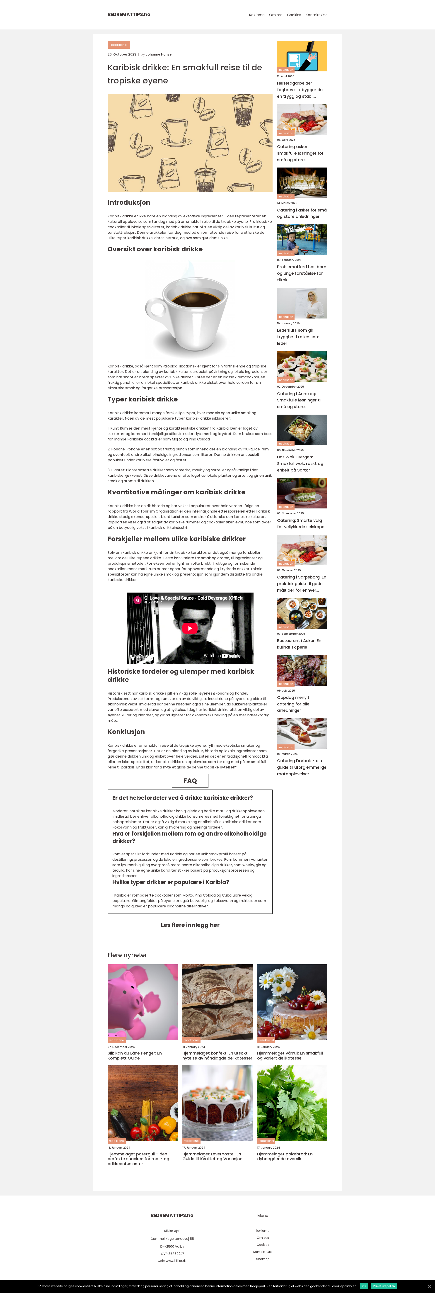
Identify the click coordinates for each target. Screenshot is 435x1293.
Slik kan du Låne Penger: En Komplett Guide (135, 1055)
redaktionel (119, 45)
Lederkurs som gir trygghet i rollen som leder (298, 336)
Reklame (257, 14)
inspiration (285, 70)
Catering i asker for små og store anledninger (302, 213)
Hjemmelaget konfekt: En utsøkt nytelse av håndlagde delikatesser (217, 1055)
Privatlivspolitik (384, 1286)
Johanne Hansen (160, 54)
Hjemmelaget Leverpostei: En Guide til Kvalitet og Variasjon (212, 1156)
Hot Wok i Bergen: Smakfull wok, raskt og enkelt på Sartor (300, 463)
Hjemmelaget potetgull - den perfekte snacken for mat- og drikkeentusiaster (138, 1159)
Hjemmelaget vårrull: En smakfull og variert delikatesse (290, 1055)
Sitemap (263, 1259)
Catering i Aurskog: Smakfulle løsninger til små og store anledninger (299, 400)
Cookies (294, 14)
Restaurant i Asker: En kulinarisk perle (299, 644)
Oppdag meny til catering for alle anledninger (294, 704)
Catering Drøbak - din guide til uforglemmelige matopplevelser (301, 767)
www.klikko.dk (176, 1261)
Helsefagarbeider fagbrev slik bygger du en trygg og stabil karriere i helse (300, 90)
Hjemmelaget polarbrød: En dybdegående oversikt (285, 1156)
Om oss (276, 14)
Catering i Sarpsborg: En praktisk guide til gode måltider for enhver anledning (301, 583)
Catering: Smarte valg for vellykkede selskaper (301, 523)
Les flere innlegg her (190, 925)
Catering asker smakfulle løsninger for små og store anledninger (300, 153)
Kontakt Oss (316, 14)
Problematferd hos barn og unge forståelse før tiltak (301, 273)
